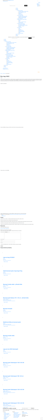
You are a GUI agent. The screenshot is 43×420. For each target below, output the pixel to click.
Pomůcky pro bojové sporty (21, 23)
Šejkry (19, 32)
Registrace (38, 3)
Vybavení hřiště (21, 22)
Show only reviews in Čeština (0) (5, 228)
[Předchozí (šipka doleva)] (1, 210)
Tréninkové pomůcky (20, 10)
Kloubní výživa (9, 61)
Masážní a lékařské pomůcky (10, 48)
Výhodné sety (6, 65)
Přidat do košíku (6, 261)
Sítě (7, 52)
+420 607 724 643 (24, 412)
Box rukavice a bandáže (22, 24)
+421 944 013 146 (5, 68)
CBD (19, 28)
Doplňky (20, 26)
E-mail (2, 242)
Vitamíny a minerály (21, 30)
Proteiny (20, 29)
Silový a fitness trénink (20, 15)
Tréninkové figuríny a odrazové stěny (23, 11)
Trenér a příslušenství (20, 18)
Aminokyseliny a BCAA (22, 31)
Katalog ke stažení (6, 416)
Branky (20, 20)
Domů (5, 39)
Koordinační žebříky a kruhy (10, 43)
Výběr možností (6, 288)
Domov (1, 73)
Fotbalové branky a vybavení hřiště (21, 19)
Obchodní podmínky (6, 413)
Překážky (20, 13)
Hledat (26, 5)
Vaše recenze (2, 239)
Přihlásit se (38, 4)
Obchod (17, 9)
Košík (38, 5)
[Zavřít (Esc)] (42, 0)
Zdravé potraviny (21, 33)
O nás (5, 412)
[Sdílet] (41, 0)
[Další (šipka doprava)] (42, 210)
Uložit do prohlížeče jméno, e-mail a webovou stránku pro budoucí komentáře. (11, 244)
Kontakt (17, 35)
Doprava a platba (6, 414)
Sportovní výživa (19, 27)
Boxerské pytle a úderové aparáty (11, 56)
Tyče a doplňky (21, 14)
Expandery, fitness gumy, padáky (23, 16)
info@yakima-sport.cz (25, 413)
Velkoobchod (6, 417)
